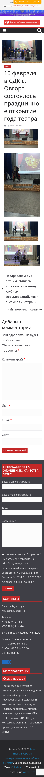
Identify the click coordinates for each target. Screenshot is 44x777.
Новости (7, 66)
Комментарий (13, 359)
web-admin (16, 125)
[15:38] (5, 125)
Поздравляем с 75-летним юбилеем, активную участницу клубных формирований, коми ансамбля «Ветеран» (22, 289)
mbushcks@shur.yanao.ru (25, 632)
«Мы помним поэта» (23, 309)
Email (7, 420)
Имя (6, 406)
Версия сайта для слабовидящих (24, 22)
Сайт (5, 435)
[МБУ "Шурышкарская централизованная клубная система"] (22, 11)
